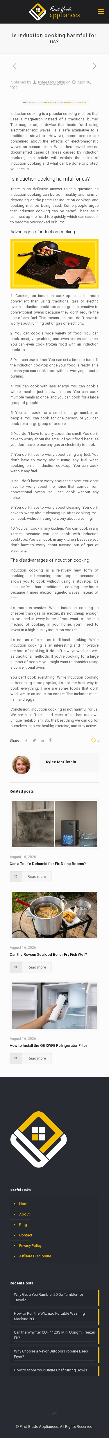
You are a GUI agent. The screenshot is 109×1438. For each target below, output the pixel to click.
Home (24, 1204)
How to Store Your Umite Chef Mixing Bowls (50, 1370)
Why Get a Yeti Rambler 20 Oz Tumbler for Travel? (48, 1297)
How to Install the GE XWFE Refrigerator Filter (48, 1045)
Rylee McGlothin (51, 82)
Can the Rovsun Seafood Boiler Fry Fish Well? (48, 954)
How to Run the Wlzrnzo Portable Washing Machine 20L (49, 1316)
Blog (23, 1224)
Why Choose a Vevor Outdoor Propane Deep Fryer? (51, 1354)
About (24, 1214)
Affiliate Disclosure (35, 1256)
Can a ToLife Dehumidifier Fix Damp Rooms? (48, 864)
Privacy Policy (30, 1245)
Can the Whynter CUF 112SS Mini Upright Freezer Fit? (54, 1335)
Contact (25, 1235)
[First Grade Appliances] (54, 11)
